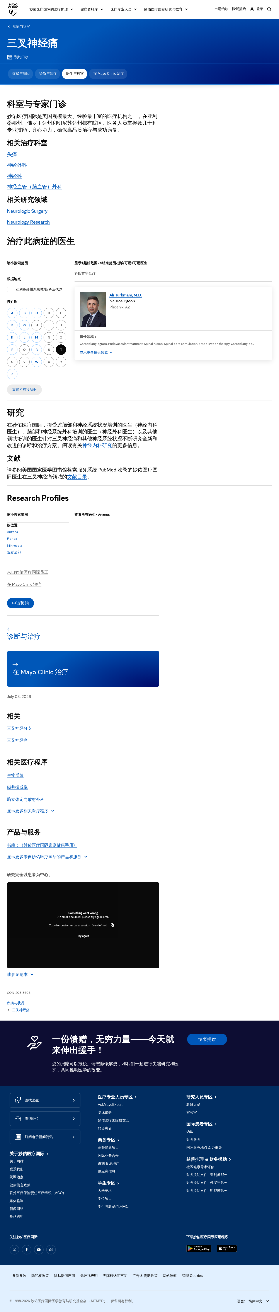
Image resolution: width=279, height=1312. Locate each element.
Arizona (12, 532)
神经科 (14, 176)
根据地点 (14, 279)
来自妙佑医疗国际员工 (27, 572)
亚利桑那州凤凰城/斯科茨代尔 (39, 289)
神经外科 (17, 165)
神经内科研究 (97, 445)
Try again (83, 936)
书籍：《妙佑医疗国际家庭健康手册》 (42, 845)
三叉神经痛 (32, 43)
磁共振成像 (17, 787)
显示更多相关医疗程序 (27, 810)
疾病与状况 (21, 26)
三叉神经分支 (19, 728)
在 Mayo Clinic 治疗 (108, 73)
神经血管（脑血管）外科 (34, 187)
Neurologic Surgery (27, 211)
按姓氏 (12, 301)
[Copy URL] (112, 925)
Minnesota (14, 545)
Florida (12, 538)
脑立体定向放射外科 (25, 799)
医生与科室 (75, 73)
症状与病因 (21, 73)
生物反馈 (15, 775)
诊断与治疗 (48, 73)
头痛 (12, 154)
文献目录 (77, 477)
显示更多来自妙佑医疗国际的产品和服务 (44, 856)
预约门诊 (21, 57)
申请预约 (20, 603)
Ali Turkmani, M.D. (125, 295)
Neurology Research (28, 222)
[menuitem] (20, 74)
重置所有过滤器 (24, 390)
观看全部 (14, 552)
